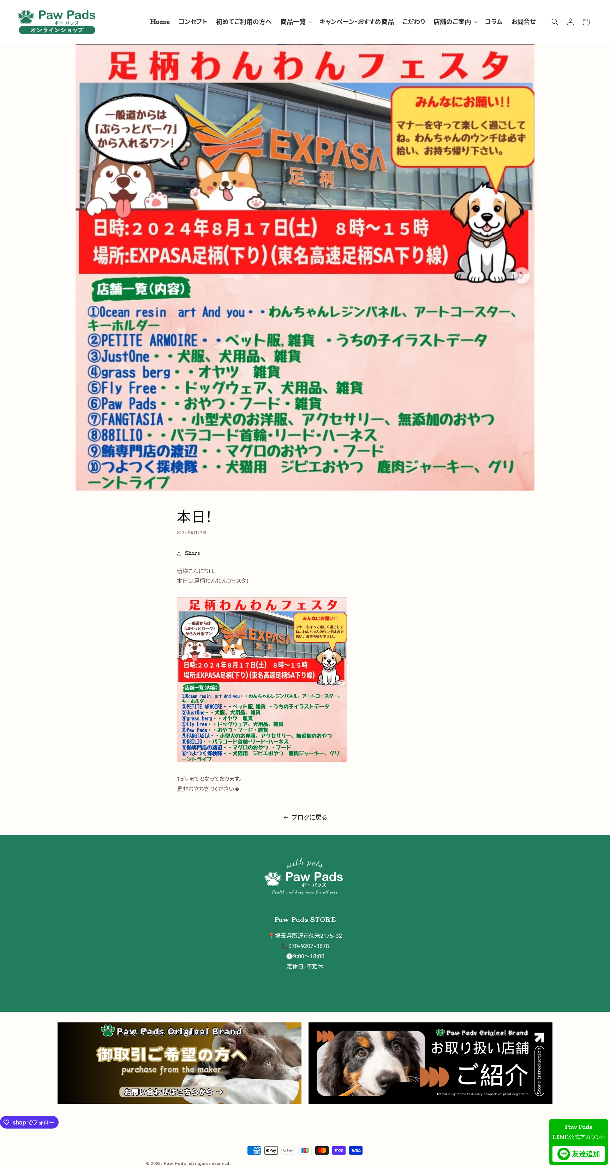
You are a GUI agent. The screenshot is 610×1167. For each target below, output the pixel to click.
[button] (295, 22)
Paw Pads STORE (305, 919)
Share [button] (192, 553)
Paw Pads (174, 1163)
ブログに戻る (309, 817)
